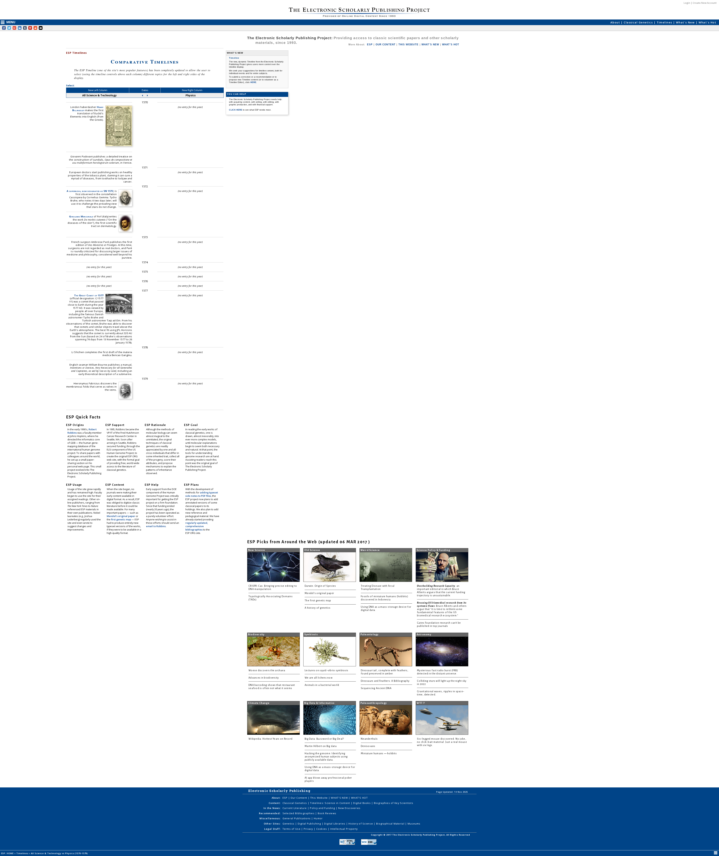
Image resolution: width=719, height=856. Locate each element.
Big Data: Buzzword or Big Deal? (324, 739)
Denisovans (368, 746)
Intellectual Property (344, 829)
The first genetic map (318, 600)
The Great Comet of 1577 (89, 295)
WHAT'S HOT (450, 44)
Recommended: (269, 813)
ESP (370, 44)
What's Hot (707, 22)
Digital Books (362, 803)
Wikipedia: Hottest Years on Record (270, 739)
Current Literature (295, 808)
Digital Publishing (310, 823)
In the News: (271, 808)
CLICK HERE (236, 110)
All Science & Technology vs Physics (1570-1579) (60, 853)
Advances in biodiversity (263, 677)
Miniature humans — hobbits (379, 753)
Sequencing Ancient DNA (376, 688)
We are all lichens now (319, 677)
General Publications (297, 818)
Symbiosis (311, 634)
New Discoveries (349, 808)
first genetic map (121, 519)
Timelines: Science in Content (330, 803)
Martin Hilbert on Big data (321, 746)
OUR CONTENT (386, 44)
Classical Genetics (639, 22)
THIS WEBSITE (408, 44)
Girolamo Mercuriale (81, 216)
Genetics (289, 823)
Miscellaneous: (270, 818)
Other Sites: (272, 823)
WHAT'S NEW (430, 44)
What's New (686, 22)
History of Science (361, 823)
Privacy (309, 829)
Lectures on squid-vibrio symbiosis (326, 670)
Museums (414, 823)
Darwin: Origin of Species (320, 586)
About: (276, 797)
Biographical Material (390, 823)
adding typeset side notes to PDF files (201, 494)
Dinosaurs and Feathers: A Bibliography (385, 681)
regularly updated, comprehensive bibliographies (196, 526)
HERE (253, 82)
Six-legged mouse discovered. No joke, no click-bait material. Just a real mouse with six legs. (442, 742)
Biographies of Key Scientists (393, 803)
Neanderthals (369, 739)
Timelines (665, 22)
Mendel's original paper (121, 516)
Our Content (299, 797)
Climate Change (259, 703)
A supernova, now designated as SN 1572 (90, 191)
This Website (319, 797)
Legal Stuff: (272, 829)
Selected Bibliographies (299, 813)
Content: (274, 803)
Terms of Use (292, 829)
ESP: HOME (7, 853)
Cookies (322, 829)
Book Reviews (327, 813)
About (615, 22)
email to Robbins (156, 526)
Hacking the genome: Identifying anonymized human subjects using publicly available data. (326, 756)
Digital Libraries (335, 823)
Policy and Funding (323, 808)
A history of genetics (318, 608)
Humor (318, 818)
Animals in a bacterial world (322, 685)
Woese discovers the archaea (266, 670)
